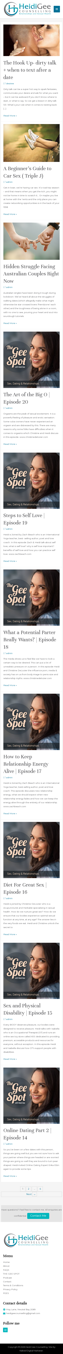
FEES (6, 1293)
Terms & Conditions (13, 1285)
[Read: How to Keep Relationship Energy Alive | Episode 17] (31, 721)
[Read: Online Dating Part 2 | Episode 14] (31, 1095)
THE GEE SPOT (11, 1274)
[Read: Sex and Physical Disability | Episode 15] (31, 970)
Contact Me (38, 1215)
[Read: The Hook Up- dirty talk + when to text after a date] (31, 40)
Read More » (10, 115)
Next (31, 1194)
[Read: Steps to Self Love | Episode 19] (31, 480)
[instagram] (5, 1330)
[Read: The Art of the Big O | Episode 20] (31, 359)
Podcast (7, 1277)
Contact (7, 1281)
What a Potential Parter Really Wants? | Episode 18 (29, 639)
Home (6, 1262)
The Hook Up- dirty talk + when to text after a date (29, 70)
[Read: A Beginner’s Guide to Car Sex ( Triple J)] (31, 143)
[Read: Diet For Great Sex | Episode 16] (31, 850)
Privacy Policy (10, 1289)
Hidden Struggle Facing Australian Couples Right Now (31, 273)
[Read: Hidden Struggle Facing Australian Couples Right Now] (31, 241)
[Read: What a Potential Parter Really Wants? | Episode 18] (31, 597)
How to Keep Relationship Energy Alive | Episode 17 (25, 763)
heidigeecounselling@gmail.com (23, 1313)
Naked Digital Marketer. (31, 1350)
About (6, 1266)
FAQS (6, 1270)
